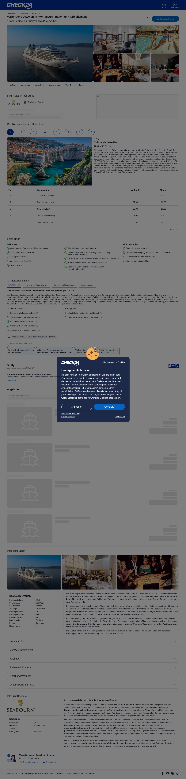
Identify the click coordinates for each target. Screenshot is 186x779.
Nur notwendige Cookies (114, 362)
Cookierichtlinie (68, 416)
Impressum (120, 416)
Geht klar (109, 406)
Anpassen (76, 406)
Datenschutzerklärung (71, 413)
